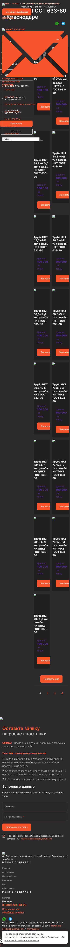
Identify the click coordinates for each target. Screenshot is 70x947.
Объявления (12, 133)
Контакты (10, 126)
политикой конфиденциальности (36, 839)
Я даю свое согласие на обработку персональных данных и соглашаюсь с (35, 837)
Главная (9, 90)
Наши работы (12, 119)
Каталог (9, 97)
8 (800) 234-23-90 (15, 29)
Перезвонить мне (11, 81)
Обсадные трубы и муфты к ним (23, 104)
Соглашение (33, 929)
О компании (12, 112)
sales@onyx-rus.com (12, 78)
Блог (4, 884)
